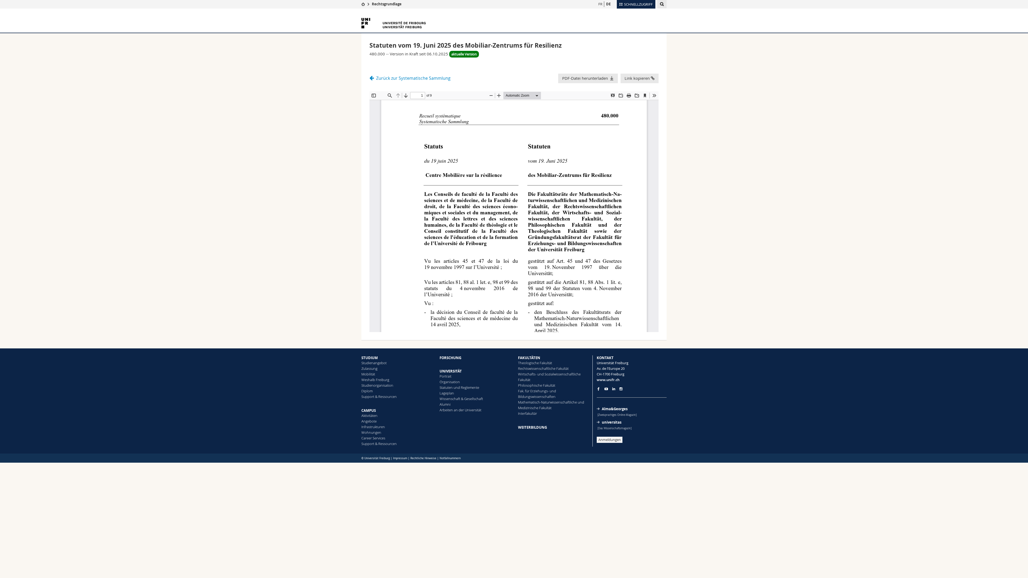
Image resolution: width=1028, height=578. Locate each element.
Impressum (400, 458)
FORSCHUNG (450, 357)
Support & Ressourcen (379, 396)
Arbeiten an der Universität (460, 410)
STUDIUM (369, 357)
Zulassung (369, 368)
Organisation (450, 381)
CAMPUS (368, 410)
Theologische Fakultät (535, 362)
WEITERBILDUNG (532, 427)
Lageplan (447, 393)
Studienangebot (374, 362)
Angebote (369, 421)
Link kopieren (638, 78)
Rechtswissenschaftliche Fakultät (543, 368)
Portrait (445, 376)
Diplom (367, 391)
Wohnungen (371, 432)
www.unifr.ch (608, 379)
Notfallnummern (450, 458)
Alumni (445, 404)
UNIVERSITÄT (451, 371)
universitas (611, 422)
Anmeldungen (609, 439)
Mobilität (368, 374)
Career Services (373, 438)
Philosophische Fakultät (536, 385)
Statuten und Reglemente (459, 387)
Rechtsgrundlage (387, 4)
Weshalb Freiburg (375, 379)
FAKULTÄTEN (529, 357)
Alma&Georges (615, 408)
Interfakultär (527, 413)
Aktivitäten (369, 415)
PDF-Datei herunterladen (585, 78)
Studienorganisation (377, 385)
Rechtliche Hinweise (423, 458)
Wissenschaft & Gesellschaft (461, 398)
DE (608, 4)
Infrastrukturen (373, 426)
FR (600, 4)
